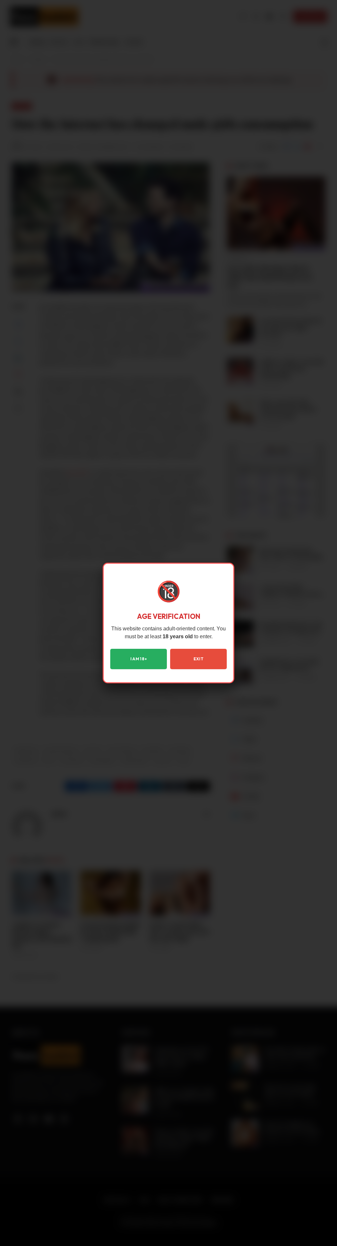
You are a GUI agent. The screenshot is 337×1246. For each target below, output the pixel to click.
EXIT (198, 658)
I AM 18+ (138, 658)
